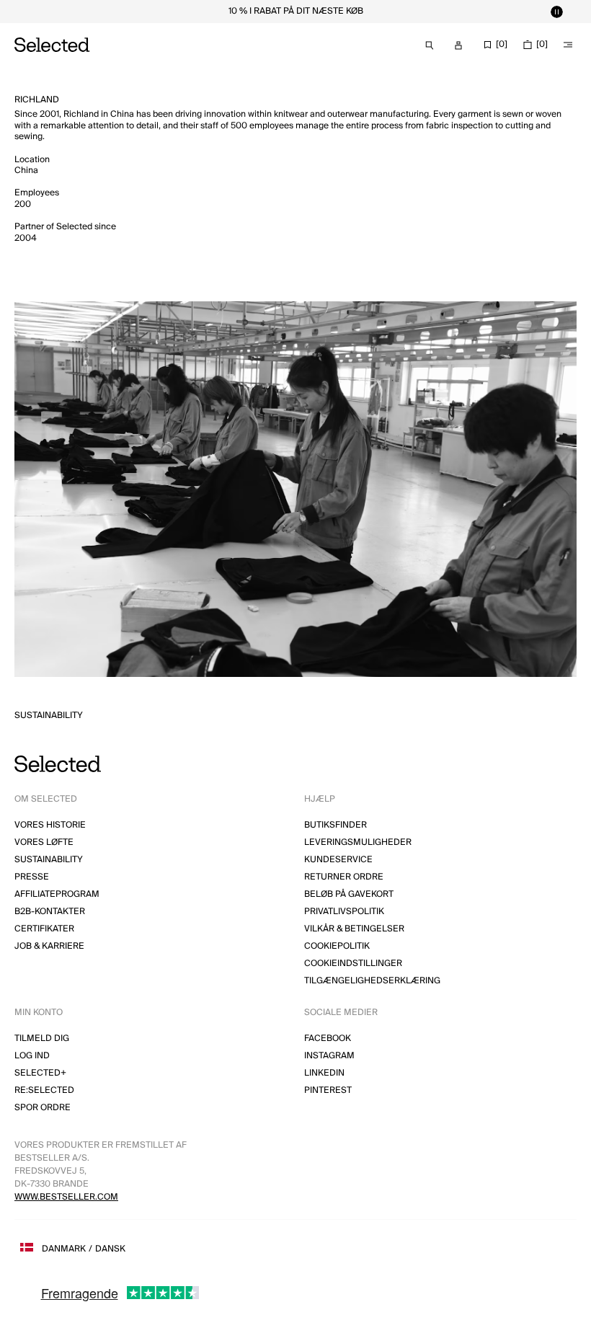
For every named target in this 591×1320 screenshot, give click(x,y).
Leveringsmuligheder (358, 842)
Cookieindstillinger (353, 963)
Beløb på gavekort (349, 894)
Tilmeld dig (41, 1038)
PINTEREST (328, 1090)
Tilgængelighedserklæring (372, 980)
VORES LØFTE (44, 842)
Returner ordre (343, 877)
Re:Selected (44, 1090)
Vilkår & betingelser (354, 928)
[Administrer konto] (458, 45)
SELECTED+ (40, 1073)
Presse (31, 877)
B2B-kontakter (49, 911)
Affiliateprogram (56, 894)
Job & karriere (49, 946)
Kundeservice (338, 859)
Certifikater (44, 928)
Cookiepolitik (337, 946)
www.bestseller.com (66, 1197)
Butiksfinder (335, 825)
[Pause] (556, 11)
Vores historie (50, 825)
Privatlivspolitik (344, 911)
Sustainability (48, 716)
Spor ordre (42, 1107)
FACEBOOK (327, 1038)
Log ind (32, 1055)
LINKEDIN (324, 1073)
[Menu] (568, 44)
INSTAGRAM (329, 1055)
